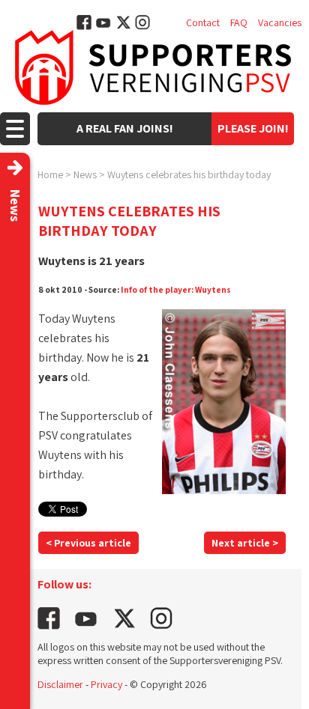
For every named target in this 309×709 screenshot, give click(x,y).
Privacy (106, 684)
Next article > (245, 543)
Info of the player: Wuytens (176, 289)
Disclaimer (60, 684)
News (85, 174)
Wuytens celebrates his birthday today (189, 174)
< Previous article (88, 543)
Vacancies (280, 22)
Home (50, 174)
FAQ (239, 22)
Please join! (253, 128)
